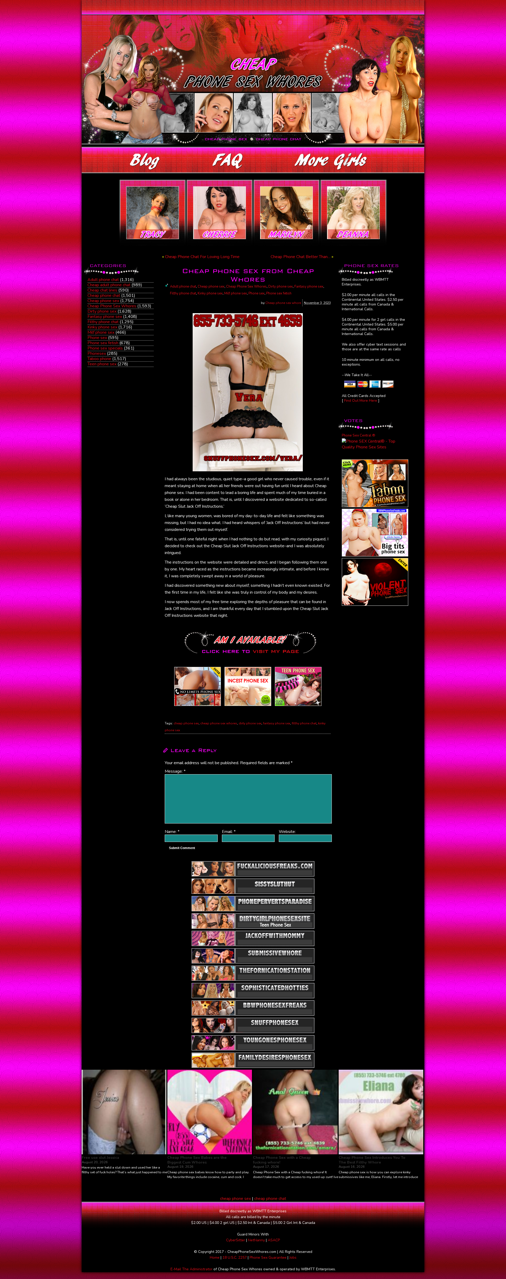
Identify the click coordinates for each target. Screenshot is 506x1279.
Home (215, 1257)
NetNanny (256, 1240)
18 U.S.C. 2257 (234, 1257)
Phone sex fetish (102, 343)
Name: (172, 832)
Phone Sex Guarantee (268, 1257)
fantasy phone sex (276, 723)
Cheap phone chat (103, 295)
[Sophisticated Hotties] (375, 506)
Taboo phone (99, 359)
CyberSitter (235, 1240)
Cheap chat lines (102, 290)
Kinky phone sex (102, 327)
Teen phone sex (101, 364)
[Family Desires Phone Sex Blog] (248, 706)
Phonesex (96, 353)
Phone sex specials (105, 348)
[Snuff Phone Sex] (375, 604)
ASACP (274, 1240)
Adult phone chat (103, 280)
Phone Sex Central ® (358, 435)
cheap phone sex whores (218, 723)
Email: (229, 832)
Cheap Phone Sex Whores (111, 306)
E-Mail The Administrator (191, 1269)
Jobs (292, 1257)
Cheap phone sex (103, 301)
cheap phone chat (270, 1199)
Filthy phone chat (103, 322)
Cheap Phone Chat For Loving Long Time (202, 257)
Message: (175, 771)
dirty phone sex (250, 723)
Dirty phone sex (101, 311)
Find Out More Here (360, 400)
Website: (287, 832)
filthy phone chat (304, 723)
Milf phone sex (100, 332)
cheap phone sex (186, 723)
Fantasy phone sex (104, 316)
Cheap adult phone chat (108, 285)
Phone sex (97, 338)
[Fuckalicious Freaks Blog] (197, 706)
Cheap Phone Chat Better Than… (300, 257)
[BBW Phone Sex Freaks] (375, 555)
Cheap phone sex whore (283, 303)
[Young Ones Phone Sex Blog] (298, 706)
